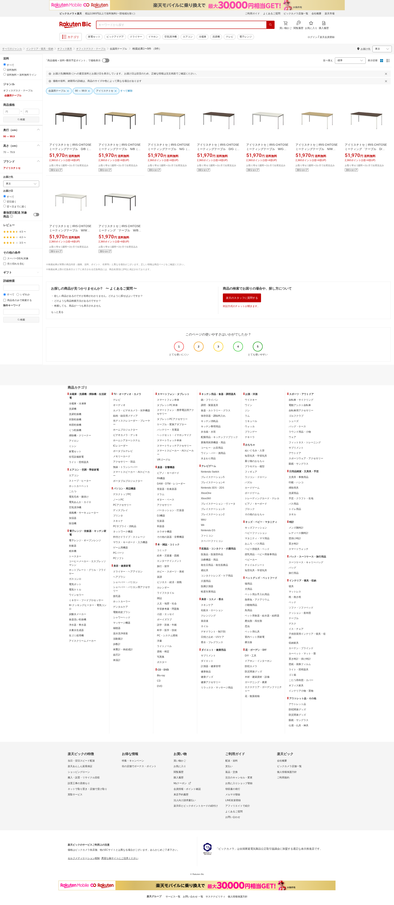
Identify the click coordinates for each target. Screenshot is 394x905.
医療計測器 (207, 586)
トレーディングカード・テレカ (262, 498)
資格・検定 (163, 651)
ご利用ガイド (252, 13)
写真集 (160, 656)
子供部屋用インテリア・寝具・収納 (307, 635)
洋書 (159, 640)
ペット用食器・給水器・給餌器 (262, 615)
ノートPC (118, 499)
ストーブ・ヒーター (80, 480)
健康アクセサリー (211, 682)
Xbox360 (206, 498)
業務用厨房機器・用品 (213, 442)
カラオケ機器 (164, 531)
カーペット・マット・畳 (302, 653)
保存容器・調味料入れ (213, 415)
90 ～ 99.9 (9, 136)
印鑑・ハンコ (296, 482)
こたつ (72, 491)
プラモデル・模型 (255, 466)
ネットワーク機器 (123, 531)
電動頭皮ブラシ (121, 612)
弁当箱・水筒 (208, 431)
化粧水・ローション (212, 610)
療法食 (248, 642)
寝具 (291, 586)
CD (159, 680)
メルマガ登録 (232, 794)
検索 (22, 119)
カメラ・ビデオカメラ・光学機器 (131, 410)
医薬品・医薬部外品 (212, 554)
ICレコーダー (120, 445)
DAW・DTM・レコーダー (171, 483)
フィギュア (251, 471)
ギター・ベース (165, 499)
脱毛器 (116, 596)
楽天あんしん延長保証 (80, 766)
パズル (248, 482)
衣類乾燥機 (75, 419)
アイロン (74, 440)
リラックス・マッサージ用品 (217, 687)
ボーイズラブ (164, 619)
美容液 (204, 621)
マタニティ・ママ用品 (257, 538)
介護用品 (206, 581)
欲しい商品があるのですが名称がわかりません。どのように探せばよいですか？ (98, 295)
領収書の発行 (232, 789)
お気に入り (180, 766)
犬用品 (248, 589)
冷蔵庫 (202, 36)
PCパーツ (118, 552)
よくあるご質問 (271, 13)
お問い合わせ (232, 817)
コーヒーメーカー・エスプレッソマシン (87, 563)
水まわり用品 (208, 458)
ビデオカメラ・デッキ (125, 435)
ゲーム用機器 (120, 547)
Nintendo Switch (210, 471)
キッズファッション (256, 527)
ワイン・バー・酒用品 (213, 453)
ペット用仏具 (252, 631)
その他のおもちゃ (255, 514)
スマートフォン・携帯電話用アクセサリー (175, 412)
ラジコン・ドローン (256, 477)
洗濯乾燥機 (75, 414)
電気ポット (75, 584)
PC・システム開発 (167, 635)
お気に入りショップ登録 (238, 783)
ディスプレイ (120, 510)
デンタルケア (120, 606)
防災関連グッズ (253, 671)
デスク (292, 623)
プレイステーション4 (212, 482)
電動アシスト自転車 (300, 405)
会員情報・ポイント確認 (187, 789)
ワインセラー (76, 594)
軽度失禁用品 (208, 591)
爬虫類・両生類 (253, 621)
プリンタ (118, 515)
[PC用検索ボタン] (270, 25)
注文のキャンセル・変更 (238, 777)
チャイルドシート (255, 565)
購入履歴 (178, 777)
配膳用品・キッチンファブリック (219, 437)
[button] (21, 130)
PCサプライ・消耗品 (124, 526)
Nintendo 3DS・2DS (212, 487)
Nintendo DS (208, 530)
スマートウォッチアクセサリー (174, 445)
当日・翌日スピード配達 (81, 760)
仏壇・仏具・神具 (298, 725)
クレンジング (208, 615)
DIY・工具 (250, 655)
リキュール (251, 421)
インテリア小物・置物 (301, 690)
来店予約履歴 (181, 794)
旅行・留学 (163, 566)
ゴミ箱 (292, 674)
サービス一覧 (173, 896)
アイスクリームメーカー (82, 640)
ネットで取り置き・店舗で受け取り (87, 789)
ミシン (72, 446)
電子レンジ (245, 36)
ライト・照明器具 (79, 462)
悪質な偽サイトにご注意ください (119, 858)
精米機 (72, 551)
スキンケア (207, 605)
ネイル (204, 626)
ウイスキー (251, 399)
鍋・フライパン (209, 399)
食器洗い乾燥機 (77, 619)
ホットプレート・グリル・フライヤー (87, 571)
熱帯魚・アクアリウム (257, 599)
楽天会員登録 (327, 37)
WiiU (203, 519)
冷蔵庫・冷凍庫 (77, 403)
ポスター (162, 662)
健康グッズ (207, 676)
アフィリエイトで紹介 (237, 805)
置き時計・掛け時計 (300, 658)
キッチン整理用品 (211, 426)
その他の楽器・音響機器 (170, 536)
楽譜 (159, 576)
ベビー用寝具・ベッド (257, 549)
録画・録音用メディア (125, 415)
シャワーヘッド (121, 617)
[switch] (36, 214)
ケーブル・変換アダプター (172, 424)
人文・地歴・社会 (167, 603)
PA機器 (161, 478)
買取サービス (75, 794)
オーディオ (119, 405)
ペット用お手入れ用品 (257, 594)
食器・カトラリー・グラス (215, 410)
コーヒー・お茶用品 (212, 447)
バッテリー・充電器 (168, 429)
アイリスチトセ (12, 168)
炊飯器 (72, 545)
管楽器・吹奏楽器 (167, 489)
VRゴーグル (163, 459)
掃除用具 (294, 487)
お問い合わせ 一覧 (193, 896)
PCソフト (118, 558)
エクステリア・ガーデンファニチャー (263, 689)
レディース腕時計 (298, 533)
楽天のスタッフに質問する (242, 297)
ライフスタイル (165, 592)
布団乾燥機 (75, 424)
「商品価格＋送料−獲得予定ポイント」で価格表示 (73, 60)
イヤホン (153, 36)
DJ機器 (161, 515)
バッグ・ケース (297, 426)
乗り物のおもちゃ (255, 461)
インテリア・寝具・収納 (39, 48)
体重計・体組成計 (123, 649)
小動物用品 (251, 605)
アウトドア (295, 453)
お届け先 (8, 177)
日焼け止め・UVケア (212, 637)
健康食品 (206, 671)
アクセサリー (164, 505)
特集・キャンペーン (133, 760)
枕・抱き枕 (295, 597)
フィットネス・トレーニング (305, 442)
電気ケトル (75, 589)
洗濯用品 (294, 493)
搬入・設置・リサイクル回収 (84, 777)
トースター (75, 556)
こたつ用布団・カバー (301, 680)
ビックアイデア (115, 36)
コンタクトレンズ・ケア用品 (217, 575)
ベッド (292, 602)
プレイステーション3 (212, 509)
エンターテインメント (169, 560)
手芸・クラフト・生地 (301, 498)
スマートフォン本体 (168, 399)
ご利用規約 (283, 777)
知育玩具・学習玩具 (256, 455)
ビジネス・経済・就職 (169, 582)
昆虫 (247, 626)
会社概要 (316, 13)
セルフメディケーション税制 (84, 858)
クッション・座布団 (300, 613)
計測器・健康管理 (211, 666)
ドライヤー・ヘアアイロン (128, 571)
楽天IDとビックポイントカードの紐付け (196, 805)
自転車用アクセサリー (301, 410)
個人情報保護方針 (287, 772)
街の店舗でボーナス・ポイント (139, 766)
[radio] (4, 64)
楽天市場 (329, 13)
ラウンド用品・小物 (300, 431)
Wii (202, 525)
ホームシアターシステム (126, 440)
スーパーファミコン (212, 541)
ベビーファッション (256, 533)
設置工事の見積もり (79, 783)
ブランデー (251, 431)
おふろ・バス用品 (255, 543)
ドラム (160, 494)
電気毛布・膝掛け (79, 496)
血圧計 (116, 654)
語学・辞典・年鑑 (167, 624)
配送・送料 (231, 760)
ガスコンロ (75, 579)
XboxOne (206, 493)
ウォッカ (250, 426)
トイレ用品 (295, 509)
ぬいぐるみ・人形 (255, 450)
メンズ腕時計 (296, 527)
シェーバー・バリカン (125, 582)
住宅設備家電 (76, 456)
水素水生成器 (76, 630)
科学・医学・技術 (167, 630)
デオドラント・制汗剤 (213, 631)
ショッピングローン (79, 772)
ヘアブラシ (119, 576)
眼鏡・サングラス (298, 463)
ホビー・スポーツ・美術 (170, 571)
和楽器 (160, 526)
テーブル (294, 618)
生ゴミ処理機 (76, 635)
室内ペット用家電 (255, 637)
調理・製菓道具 (209, 405)
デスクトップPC (122, 494)
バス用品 (294, 503)
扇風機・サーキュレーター (83, 512)
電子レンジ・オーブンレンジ (85, 540)
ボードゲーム (252, 493)
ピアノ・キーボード (168, 473)
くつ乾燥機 (75, 430)
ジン (247, 410)
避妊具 (204, 570)
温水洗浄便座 (120, 633)
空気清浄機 (170, 36)
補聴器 (116, 628)
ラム (247, 415)
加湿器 (72, 518)
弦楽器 (160, 521)
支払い (229, 766)
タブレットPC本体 (167, 405)
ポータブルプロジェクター (128, 481)
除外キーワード (12, 305)
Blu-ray (161, 675)
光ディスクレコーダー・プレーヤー (131, 422)
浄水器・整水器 (77, 624)
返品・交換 (231, 772)
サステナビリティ (215, 896)
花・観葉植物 (252, 696)
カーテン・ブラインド (301, 648)
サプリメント (208, 655)
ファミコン (207, 535)
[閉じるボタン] (387, 73)
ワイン (248, 405)
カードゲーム (252, 487)
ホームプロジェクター (125, 429)
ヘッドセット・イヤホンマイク (174, 435)
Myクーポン (180, 783)
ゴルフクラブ (296, 415)
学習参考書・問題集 (168, 608)
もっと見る (57, 312)
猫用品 (248, 583)
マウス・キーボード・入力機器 (130, 542)
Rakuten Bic (75, 25)
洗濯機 (216, 36)
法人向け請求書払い (185, 800)
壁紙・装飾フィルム (300, 664)
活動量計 (118, 638)
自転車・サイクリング (301, 399)
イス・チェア (296, 629)
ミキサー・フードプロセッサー (86, 600)
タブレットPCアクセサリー (172, 419)
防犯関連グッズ (297, 709)
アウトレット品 (297, 704)
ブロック (250, 509)
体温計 (116, 660)
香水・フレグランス (212, 642)
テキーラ (250, 437)
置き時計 (294, 543)
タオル (292, 514)
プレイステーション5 (212, 477)
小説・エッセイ (165, 614)
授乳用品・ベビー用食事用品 (261, 554)
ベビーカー (251, 559)
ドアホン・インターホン (258, 660)
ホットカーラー (121, 601)
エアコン (188, 36)
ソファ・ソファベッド (301, 607)
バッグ (292, 567)
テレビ (229, 36)
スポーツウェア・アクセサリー (306, 458)
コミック (162, 550)
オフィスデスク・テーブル (91, 48)
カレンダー (163, 587)
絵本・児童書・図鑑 (168, 555)
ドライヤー (136, 36)
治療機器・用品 (209, 559)
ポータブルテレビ (123, 451)
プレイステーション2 (212, 514)
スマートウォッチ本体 (169, 440)
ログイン (312, 37)
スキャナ (118, 521)
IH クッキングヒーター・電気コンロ (88, 607)
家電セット (94, 36)
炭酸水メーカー (77, 614)
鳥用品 (248, 610)
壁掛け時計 (295, 538)
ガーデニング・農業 (256, 682)
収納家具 (294, 642)
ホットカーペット (79, 486)
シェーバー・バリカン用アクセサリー (131, 589)
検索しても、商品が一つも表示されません (77, 305)
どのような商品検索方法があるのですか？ (77, 300)
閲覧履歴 (178, 772)
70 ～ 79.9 (9, 152)
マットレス (295, 591)
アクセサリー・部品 (124, 461)
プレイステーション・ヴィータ (218, 503)
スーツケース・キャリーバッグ (306, 562)
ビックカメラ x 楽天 (71, 13)
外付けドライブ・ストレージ (129, 536)
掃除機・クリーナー (80, 435)
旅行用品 (294, 573)
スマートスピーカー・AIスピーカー (131, 474)
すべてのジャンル (12, 48)
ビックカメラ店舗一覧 (296, 13)
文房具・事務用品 (298, 477)
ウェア (292, 437)
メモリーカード (121, 456)
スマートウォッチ (298, 549)
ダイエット (207, 660)
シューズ (294, 421)
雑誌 (159, 598)
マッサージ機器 (121, 622)
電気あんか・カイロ (80, 502)
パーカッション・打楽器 (170, 510)
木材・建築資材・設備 (257, 676)
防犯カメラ (251, 666)
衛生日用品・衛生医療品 (214, 565)
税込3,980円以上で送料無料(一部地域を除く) (110, 13)
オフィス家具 (64, 48)
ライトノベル (164, 646)
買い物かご (180, 760)
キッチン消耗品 (209, 421)
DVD (159, 686)
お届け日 (8, 191)
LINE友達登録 (233, 800)
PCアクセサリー (122, 505)
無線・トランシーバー (125, 467)
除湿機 (72, 523)
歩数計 (116, 644)
